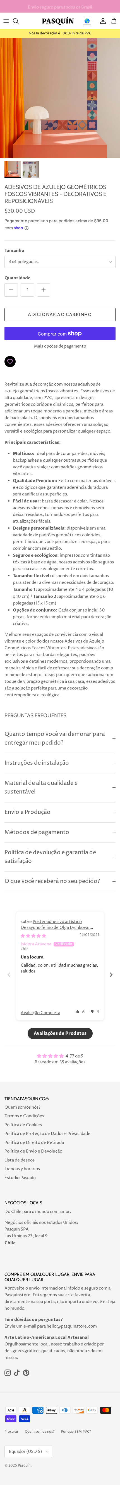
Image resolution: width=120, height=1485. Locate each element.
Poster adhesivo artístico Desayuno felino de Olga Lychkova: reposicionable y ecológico (55, 927)
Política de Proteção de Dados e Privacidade (47, 1134)
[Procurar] (18, 21)
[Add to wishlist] (10, 361)
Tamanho (14, 250)
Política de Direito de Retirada (34, 1143)
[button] (77, 1011)
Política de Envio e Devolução (33, 1151)
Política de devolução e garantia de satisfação (50, 857)
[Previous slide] (8, 974)
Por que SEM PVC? (76, 1431)
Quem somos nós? (22, 1107)
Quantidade (17, 278)
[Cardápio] (6, 21)
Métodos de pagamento (36, 832)
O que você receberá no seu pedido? (52, 881)
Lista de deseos (19, 1160)
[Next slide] (111, 974)
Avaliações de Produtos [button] (60, 1033)
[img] (33, 936)
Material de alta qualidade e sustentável (41, 788)
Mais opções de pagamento (60, 346)
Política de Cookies (23, 1125)
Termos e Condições (24, 1116)
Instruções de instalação (36, 763)
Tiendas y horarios (22, 1169)
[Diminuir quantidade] (11, 290)
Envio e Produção (27, 812)
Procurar (11, 1431)
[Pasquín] (58, 20)
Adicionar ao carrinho (60, 315)
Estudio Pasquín (20, 1178)
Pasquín (24, 1465)
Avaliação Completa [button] (40, 1013)
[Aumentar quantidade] (43, 290)
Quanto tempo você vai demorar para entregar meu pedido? (54, 739)
